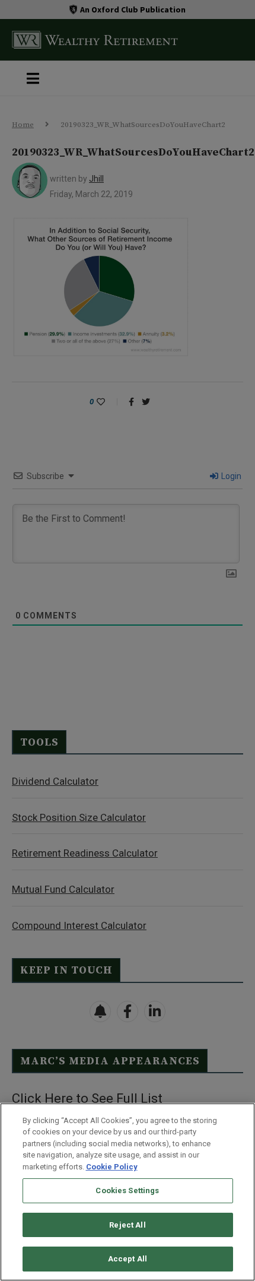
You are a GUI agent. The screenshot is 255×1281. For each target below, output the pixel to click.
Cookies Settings (127, 1190)
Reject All (127, 1224)
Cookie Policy (112, 1166)
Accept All (127, 1258)
